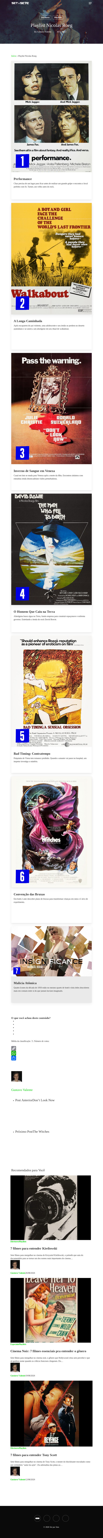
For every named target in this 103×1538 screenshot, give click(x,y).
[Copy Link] (51, 1048)
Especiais (14, 1344)
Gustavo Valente (44, 32)
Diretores (45, 17)
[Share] (51, 1058)
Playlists (58, 17)
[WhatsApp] (51, 1053)
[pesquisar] (85, 3)
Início (13, 56)
